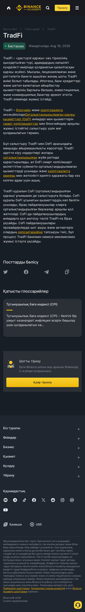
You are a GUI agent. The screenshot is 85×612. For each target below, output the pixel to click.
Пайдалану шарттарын (16, 588)
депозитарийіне (30, 232)
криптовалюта (52, 110)
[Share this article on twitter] (5, 272)
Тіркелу (62, 7)
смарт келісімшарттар (20, 124)
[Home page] (28, 8)
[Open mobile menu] (77, 7)
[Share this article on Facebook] (26, 272)
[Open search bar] (46, 7)
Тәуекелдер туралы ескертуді (48, 588)
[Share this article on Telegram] (46, 272)
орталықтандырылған (20, 157)
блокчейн (23, 110)
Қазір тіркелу (42, 382)
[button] (77, 8)
